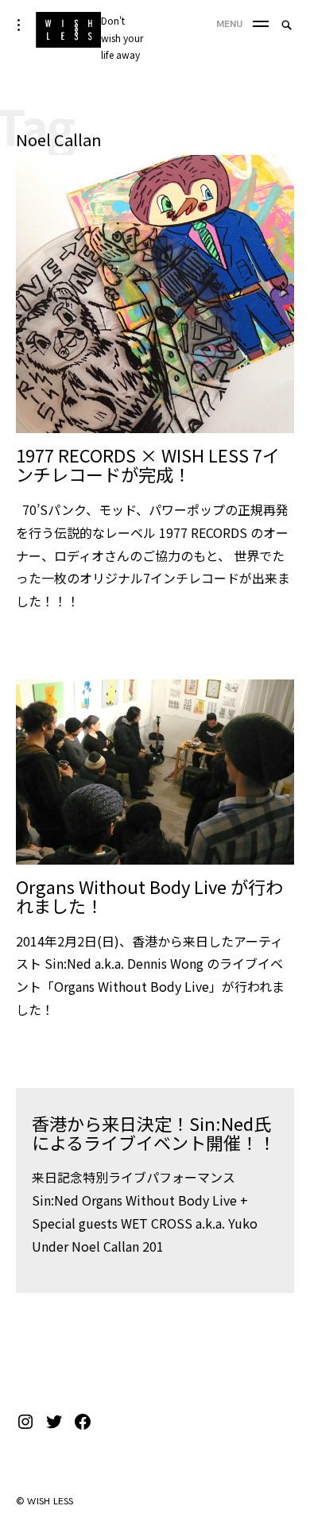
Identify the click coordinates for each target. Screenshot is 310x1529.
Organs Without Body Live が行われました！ (149, 895)
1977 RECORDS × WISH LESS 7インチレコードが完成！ (148, 464)
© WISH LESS (45, 1502)
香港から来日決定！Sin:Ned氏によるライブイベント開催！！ (154, 1132)
